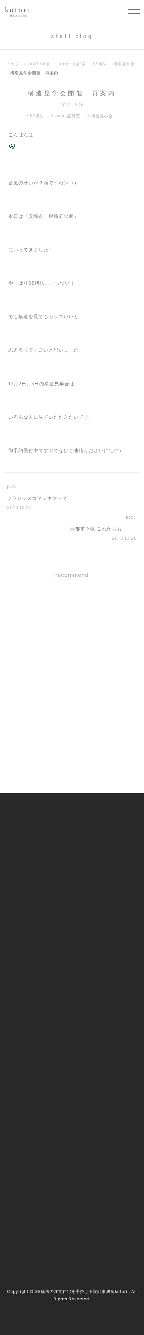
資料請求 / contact (44, 1227)
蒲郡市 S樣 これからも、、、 (103, 528)
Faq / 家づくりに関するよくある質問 (52, 1054)
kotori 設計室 (72, 63)
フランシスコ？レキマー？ (37, 498)
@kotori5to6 (45, 1215)
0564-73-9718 (48, 1157)
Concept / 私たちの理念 (37, 820)
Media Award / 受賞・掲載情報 (45, 982)
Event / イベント (30, 1036)
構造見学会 (124, 63)
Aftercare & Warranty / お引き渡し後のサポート (65, 928)
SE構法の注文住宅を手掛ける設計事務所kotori (81, 1291)
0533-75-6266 (48, 1165)
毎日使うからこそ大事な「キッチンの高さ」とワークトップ (94, 658)
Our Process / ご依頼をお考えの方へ (52, 856)
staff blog (39, 63)
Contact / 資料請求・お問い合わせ (49, 1072)
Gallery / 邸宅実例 (32, 838)
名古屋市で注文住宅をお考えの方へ (51, 875)
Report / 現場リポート (36, 1018)
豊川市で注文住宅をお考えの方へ (48, 892)
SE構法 (99, 63)
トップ (12, 63)
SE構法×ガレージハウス (91, 609)
